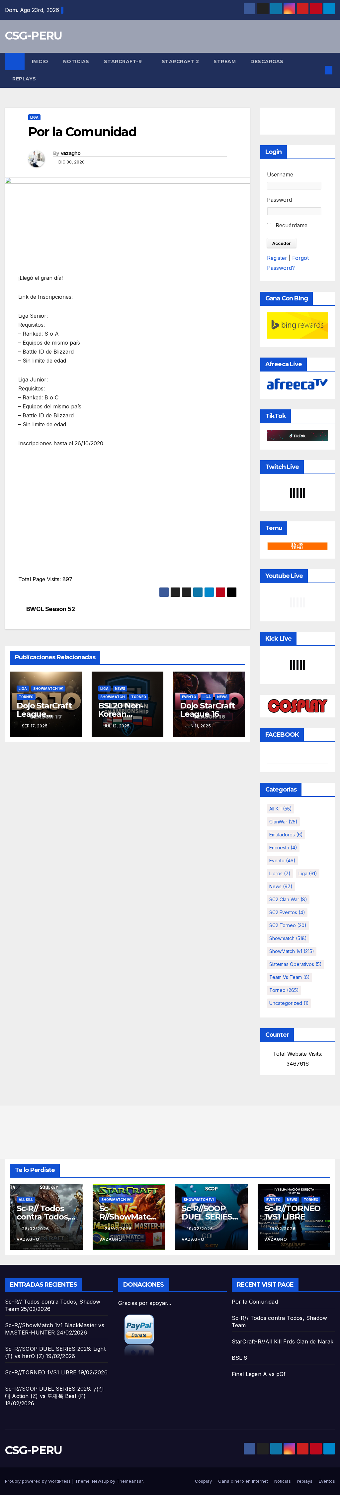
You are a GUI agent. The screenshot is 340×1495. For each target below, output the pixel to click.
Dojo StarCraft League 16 (207, 710)
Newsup (100, 1481)
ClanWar (283, 821)
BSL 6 (239, 1357)
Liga (34, 117)
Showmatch (112, 697)
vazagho (71, 153)
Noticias (76, 61)
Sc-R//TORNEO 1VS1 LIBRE (292, 1213)
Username (280, 174)
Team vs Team (289, 977)
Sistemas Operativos (295, 964)
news (120, 689)
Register (277, 258)
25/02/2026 (36, 1228)
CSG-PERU (33, 36)
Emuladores (286, 834)
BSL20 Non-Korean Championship (126, 714)
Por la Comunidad (255, 1301)
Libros (280, 873)
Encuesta (283, 847)
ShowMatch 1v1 (48, 689)
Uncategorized (289, 1003)
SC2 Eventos (287, 912)
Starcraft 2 (180, 61)
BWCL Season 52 (50, 608)
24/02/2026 (119, 1228)
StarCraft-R (123, 61)
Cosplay (203, 1481)
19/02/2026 (200, 1228)
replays (24, 79)
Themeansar (130, 1481)
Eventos (327, 1481)
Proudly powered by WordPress (38, 1481)
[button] (318, 70)
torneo (26, 697)
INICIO (40, 61)
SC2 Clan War (288, 899)
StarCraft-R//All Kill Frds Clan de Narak (283, 1341)
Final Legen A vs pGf (259, 1374)
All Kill (280, 808)
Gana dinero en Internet (243, 1481)
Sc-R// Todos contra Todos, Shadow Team (44, 1217)
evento (189, 697)
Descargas (267, 61)
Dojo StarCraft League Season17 (44, 714)
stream (224, 61)
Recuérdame (290, 225)
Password (279, 199)
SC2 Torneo (287, 925)
